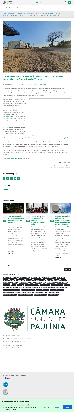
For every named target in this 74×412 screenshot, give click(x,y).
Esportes (63, 280)
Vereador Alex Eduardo (17, 287)
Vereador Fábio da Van (42, 290)
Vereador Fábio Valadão (56, 290)
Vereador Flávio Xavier (40, 84)
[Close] (72, 400)
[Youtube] (37, 2)
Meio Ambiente (51, 282)
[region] (37, 405)
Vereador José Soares (40, 292)
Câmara (12, 280)
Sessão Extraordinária (32, 285)
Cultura (5, 280)
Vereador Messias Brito (9, 295)
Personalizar (45, 407)
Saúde (13, 285)
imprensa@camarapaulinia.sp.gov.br (20, 338)
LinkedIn (11, 178)
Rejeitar (57, 407)
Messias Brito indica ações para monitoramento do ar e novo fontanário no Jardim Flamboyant (63, 220)
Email (18, 178)
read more (11, 253)
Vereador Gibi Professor (10, 292)
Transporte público (57, 285)
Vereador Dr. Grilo (61, 287)
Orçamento (6, 285)
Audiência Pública (36, 277)
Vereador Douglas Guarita (47, 287)
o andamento (15, 159)
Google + (15, 178)
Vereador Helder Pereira (25, 292)
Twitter (7, 178)
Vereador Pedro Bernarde (25, 295)
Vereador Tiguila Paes (40, 295)
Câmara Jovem (20, 280)
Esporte (56, 280)
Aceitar (67, 407)
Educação (29, 280)
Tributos (67, 285)
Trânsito (5, 287)
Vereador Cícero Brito (31, 287)
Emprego (49, 280)
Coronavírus (61, 277)
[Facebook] (34, 2)
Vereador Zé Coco (53, 295)
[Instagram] (40, 2)
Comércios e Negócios (49, 277)
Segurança (20, 285)
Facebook (4, 178)
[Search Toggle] (65, 2)
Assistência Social (24, 277)
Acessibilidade (6, 8)
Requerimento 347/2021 (60, 138)
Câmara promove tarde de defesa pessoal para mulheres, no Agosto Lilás (38, 220)
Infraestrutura (29, 84)
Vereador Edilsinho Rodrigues (11, 290)
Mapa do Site (15, 8)
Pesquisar (6, 265)
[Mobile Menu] (69, 2)
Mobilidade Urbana (62, 282)
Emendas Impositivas (39, 280)
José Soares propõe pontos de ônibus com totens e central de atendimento (16, 219)
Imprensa (20, 84)
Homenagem (6, 282)
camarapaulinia (9, 189)
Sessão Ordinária (45, 285)
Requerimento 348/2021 (10, 116)
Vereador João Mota (54, 292)
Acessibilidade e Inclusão (10, 277)
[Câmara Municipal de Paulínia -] (7, 2)
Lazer (31, 282)
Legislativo (38, 282)
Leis (44, 282)
